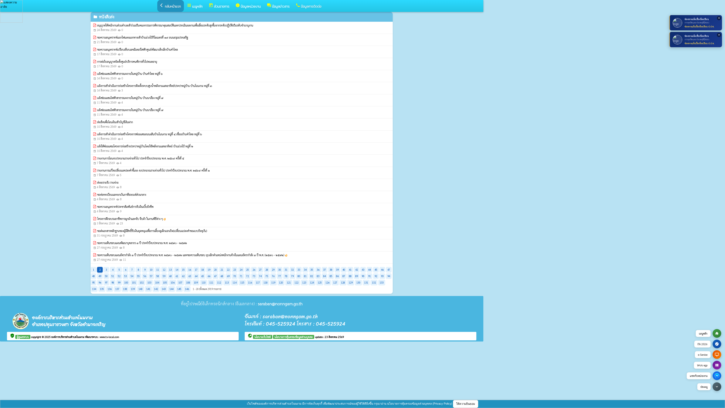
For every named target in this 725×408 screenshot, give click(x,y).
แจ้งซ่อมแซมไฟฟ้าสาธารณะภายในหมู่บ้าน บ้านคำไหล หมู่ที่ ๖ (130, 73)
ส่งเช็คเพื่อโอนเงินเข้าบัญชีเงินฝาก (115, 122)
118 (266, 282)
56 (144, 276)
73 (254, 276)
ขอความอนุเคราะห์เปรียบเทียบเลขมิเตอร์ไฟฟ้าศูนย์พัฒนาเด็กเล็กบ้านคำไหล (137, 49)
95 (93, 282)
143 (164, 289)
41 (350, 269)
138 (125, 289)
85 (331, 276)
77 (279, 276)
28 (266, 269)
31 (286, 269)
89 (356, 276)
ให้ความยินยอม (465, 403)
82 (311, 276)
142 (156, 289)
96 (100, 282)
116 (250, 282)
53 (125, 276)
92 (376, 276)
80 (299, 276)
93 (382, 276)
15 (183, 269)
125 (320, 282)
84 (324, 276)
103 (149, 282)
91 (369, 276)
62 (183, 276)
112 (219, 282)
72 (247, 276)
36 (318, 269)
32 (292, 269)
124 (312, 282)
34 (305, 269)
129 (351, 282)
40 (343, 269)
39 (337, 269)
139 (133, 289)
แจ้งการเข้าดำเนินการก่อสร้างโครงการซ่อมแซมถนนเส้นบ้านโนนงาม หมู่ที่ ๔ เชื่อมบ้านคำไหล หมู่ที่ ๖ (149, 134)
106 (173, 282)
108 (188, 282)
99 (119, 282)
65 (202, 276)
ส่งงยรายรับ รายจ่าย (108, 182)
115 (242, 282)
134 (94, 289)
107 (180, 282)
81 (305, 276)
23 (234, 269)
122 (296, 282)
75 (266, 276)
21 (222, 269)
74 (260, 276)
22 (228, 269)
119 (273, 282)
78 (286, 276)
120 (281, 282)
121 (289, 282)
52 (119, 276)
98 (112, 282)
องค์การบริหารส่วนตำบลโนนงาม (68, 336)
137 (117, 289)
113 (227, 282)
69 (228, 276)
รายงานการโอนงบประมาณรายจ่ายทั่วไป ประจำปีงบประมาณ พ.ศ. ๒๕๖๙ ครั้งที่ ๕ (140, 158)
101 (134, 282)
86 (337, 276)
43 (363, 269)
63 (189, 276)
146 (187, 289)
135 (102, 289)
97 (106, 282)
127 (335, 282)
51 (112, 276)
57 (151, 276)
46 (382, 269)
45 (376, 269)
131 (366, 282)
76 (273, 276)
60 (170, 276)
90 (363, 276)
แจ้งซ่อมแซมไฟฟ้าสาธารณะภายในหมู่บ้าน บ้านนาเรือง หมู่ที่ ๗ (130, 98)
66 (209, 276)
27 (260, 269)
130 (358, 282)
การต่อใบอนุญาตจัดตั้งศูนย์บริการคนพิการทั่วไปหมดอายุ (127, 61)
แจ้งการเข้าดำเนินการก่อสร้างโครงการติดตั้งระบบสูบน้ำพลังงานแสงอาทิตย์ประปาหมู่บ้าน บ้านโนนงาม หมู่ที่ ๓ (154, 85)
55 (138, 276)
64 (196, 276)
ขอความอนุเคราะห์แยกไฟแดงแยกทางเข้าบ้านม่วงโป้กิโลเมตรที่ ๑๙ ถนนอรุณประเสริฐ (142, 37)
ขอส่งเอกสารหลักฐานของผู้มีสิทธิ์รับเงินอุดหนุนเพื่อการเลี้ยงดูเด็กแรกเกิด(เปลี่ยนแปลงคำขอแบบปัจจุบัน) (152, 231)
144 (172, 289)
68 (222, 276)
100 (126, 282)
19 (209, 269)
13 (170, 269)
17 (196, 269)
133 (382, 282)
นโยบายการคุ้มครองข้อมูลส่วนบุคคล (294, 336)
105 (165, 282)
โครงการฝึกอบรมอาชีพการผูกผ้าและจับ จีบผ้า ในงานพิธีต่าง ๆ (131, 219)
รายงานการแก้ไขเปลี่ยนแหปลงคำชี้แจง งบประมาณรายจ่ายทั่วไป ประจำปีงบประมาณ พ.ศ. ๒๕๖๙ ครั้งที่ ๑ (153, 170)
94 (388, 276)
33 (299, 269)
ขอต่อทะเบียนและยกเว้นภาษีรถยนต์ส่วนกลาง (121, 194)
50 (106, 276)
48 (93, 276)
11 (157, 269)
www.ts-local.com (109, 336)
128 (343, 282)
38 (331, 269)
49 (100, 276)
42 (356, 269)
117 (258, 282)
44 (369, 269)
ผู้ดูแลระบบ (23, 336)
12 (164, 269)
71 (241, 276)
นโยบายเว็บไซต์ (263, 336)
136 (110, 289)
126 (327, 282)
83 (318, 276)
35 (311, 269)
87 (343, 276)
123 (304, 282)
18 (202, 269)
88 (350, 276)
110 (204, 282)
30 (279, 269)
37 (324, 269)
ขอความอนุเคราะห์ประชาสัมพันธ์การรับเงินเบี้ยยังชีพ (125, 206)
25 (247, 269)
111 (211, 282)
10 (151, 269)
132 (374, 282)
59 (164, 276)
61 (177, 276)
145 (179, 289)
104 (157, 282)
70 (234, 276)
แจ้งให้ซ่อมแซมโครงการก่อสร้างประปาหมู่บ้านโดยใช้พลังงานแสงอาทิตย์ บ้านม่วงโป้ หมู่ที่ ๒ (145, 146)
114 (235, 282)
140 (141, 289)
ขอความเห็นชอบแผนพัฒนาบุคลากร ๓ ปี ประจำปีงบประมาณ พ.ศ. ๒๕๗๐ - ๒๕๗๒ (142, 243)
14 (177, 269)
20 (215, 269)
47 (388, 269)
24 (241, 269)
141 (148, 289)
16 (189, 269)
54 (132, 276)
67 (215, 276)
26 (254, 269)
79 (292, 276)
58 (157, 276)
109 (196, 282)
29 (273, 269)
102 (142, 282)
